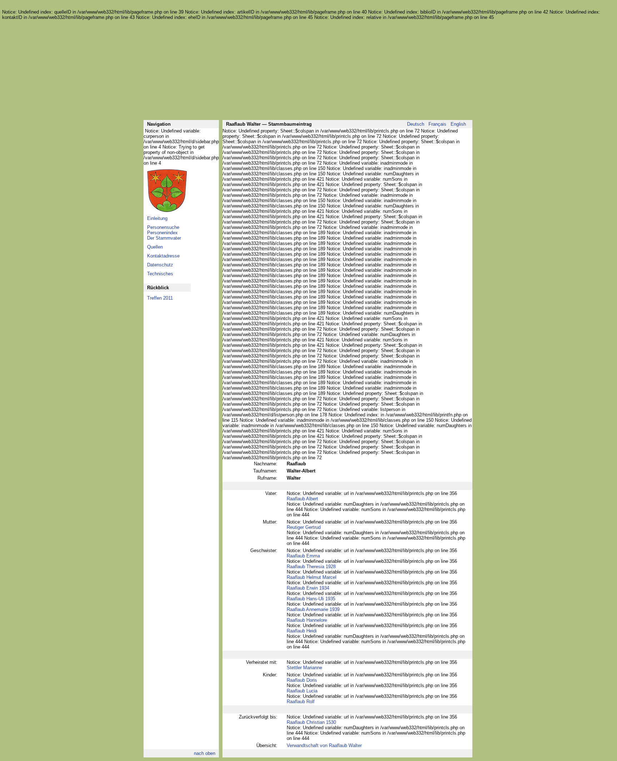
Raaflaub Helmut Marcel (311, 577)
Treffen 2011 (160, 298)
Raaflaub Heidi (302, 631)
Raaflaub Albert (302, 498)
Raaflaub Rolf (301, 701)
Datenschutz (160, 264)
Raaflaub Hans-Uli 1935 (311, 598)
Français (437, 124)
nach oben (204, 753)
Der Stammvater (164, 238)
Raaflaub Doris (302, 680)
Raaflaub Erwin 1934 (308, 588)
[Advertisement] (308, 70)
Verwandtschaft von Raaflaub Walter (324, 745)
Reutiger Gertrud (304, 527)
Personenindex (162, 232)
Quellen (155, 247)
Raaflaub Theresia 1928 (311, 566)
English (458, 124)
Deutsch (415, 124)
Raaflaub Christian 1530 (311, 722)
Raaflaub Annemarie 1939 (313, 609)
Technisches (160, 273)
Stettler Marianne (304, 667)
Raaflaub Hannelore (307, 620)
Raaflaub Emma (303, 556)
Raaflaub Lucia (302, 691)
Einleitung (157, 218)
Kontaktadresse (163, 256)
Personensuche (163, 227)
